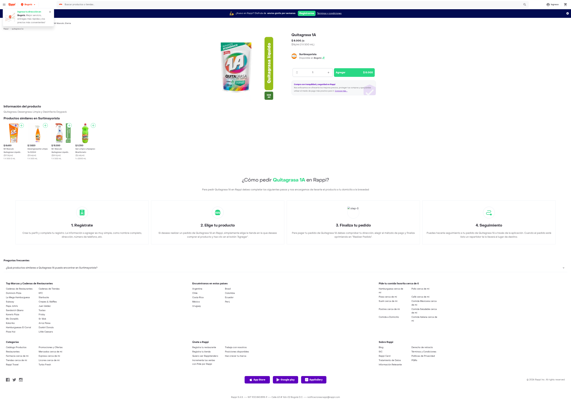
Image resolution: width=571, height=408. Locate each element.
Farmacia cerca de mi (17, 356)
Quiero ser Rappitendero (205, 356)
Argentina (197, 288)
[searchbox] (292, 4)
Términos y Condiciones (423, 351)
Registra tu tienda (201, 351)
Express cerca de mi (49, 356)
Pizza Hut (10, 331)
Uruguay (196, 306)
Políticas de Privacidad (423, 356)
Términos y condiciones (329, 13)
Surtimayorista (307, 54)
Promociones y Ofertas (51, 347)
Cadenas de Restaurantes (19, 288)
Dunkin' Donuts (46, 327)
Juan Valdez (45, 306)
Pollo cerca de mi (420, 288)
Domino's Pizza (13, 293)
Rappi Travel (12, 364)
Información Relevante (390, 364)
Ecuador (229, 297)
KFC (41, 293)
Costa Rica (198, 297)
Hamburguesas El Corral (18, 327)
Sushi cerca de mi (388, 301)
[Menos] (297, 73)
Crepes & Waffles (48, 301)
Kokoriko (10, 323)
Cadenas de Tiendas (49, 288)
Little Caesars (46, 331)
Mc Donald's (12, 318)
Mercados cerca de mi (50, 351)
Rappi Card (384, 356)
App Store (259, 379)
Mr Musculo (59, 23)
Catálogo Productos (16, 347)
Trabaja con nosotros (236, 347)
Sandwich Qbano (14, 310)
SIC (380, 351)
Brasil (228, 288)
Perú (227, 301)
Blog (381, 347)
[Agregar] (21, 125)
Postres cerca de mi (389, 309)
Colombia (230, 293)
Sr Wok (42, 318)
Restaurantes (13, 351)
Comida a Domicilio (389, 317)
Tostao (42, 310)
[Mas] (328, 73)
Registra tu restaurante (204, 347)
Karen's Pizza (12, 314)
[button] (28, 4)
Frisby (42, 314)
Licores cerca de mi (49, 360)
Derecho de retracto (422, 347)
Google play (288, 379)
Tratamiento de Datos (390, 360)
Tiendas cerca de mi (16, 360)
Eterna (68, 23)
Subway (10, 301)
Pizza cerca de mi (388, 296)
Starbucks (44, 297)
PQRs (414, 360)
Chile (194, 293)
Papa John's (12, 306)
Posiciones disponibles (237, 351)
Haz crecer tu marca (235, 356)
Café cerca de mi (420, 296)
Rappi (6, 29)
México (196, 301)
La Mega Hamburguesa (18, 297)
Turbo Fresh (45, 364)
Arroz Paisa (44, 323)
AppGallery (316, 379)
